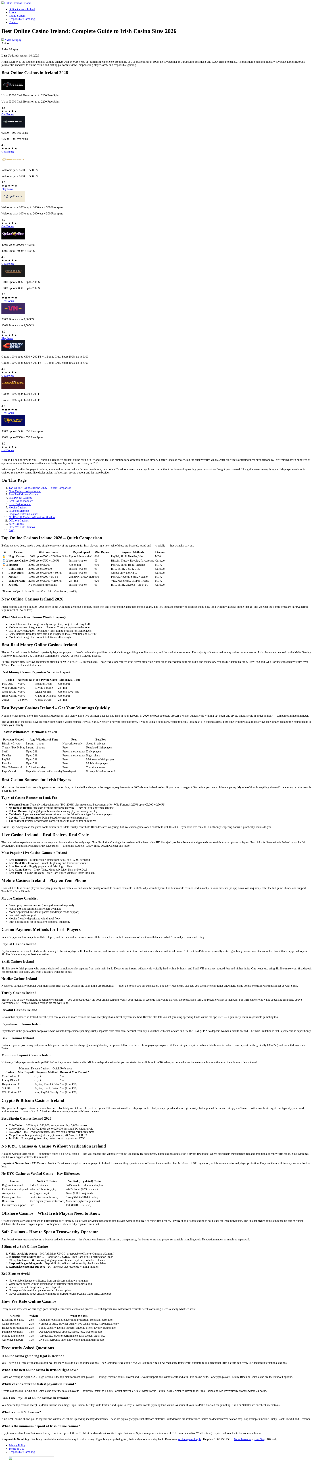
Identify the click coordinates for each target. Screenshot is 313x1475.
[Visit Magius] (13, 387)
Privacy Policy (17, 1445)
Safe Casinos (16, 523)
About (12, 12)
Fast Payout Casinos (20, 497)
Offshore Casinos (19, 520)
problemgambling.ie (189, 1439)
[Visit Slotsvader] (13, 89)
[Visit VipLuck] (13, 201)
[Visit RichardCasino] (13, 163)
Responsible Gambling (22, 18)
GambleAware (242, 1439)
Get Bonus (7, 114)
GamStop (259, 1439)
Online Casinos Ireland (22, 9)
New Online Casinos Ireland (25, 491)
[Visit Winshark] (13, 126)
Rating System (17, 15)
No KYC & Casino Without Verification (32, 517)
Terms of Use (16, 1448)
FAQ (11, 530)
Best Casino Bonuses (21, 500)
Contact (13, 22)
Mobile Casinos (18, 507)
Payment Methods (19, 510)
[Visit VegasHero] (13, 350)
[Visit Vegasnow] (13, 313)
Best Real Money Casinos (23, 494)
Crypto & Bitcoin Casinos (23, 514)
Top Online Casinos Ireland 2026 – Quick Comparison (40, 487)
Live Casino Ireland (20, 504)
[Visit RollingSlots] (13, 425)
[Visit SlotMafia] (13, 275)
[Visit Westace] (13, 238)
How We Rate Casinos (22, 527)
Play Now (7, 189)
